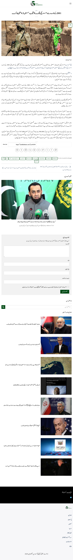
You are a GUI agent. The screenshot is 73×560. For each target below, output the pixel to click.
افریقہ (23, 158)
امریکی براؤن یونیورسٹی (14, 158)
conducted (49, 158)
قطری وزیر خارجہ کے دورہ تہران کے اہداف (29, 344)
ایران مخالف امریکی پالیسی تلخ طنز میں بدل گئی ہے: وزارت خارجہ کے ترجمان (22, 405)
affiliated (55, 158)
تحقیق (3, 158)
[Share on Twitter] (43, 150)
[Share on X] (47, 150)
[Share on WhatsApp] (56, 150)
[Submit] (3, 307)
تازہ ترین (70, 515)
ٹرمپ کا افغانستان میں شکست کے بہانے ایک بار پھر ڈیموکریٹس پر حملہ (22, 466)
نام (68, 260)
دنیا (36, 10)
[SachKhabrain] (36, 3)
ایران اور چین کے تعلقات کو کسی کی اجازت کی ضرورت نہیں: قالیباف (23, 324)
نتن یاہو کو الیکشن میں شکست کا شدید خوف (30, 426)
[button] (70, 3)
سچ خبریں (68, 65)
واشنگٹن (69, 73)
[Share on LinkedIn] (26, 150)
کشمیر (70, 524)
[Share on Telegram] (17, 150)
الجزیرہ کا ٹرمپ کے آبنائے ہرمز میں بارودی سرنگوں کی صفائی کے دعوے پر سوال (22, 365)
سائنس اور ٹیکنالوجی (67, 537)
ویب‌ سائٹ (65, 278)
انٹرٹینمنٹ (69, 542)
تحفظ (7, 158)
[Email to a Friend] (39, 150)
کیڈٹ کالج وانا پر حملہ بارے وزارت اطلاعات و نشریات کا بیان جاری (36, 222)
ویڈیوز (70, 546)
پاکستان (70, 520)
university (35, 158)
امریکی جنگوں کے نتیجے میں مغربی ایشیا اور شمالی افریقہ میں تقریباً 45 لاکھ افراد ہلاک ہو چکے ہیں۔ (39, 68)
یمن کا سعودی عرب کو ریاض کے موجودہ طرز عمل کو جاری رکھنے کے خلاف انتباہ (22, 446)
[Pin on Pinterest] (34, 150)
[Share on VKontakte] (30, 150)
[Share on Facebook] (51, 150)
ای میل (67, 269)
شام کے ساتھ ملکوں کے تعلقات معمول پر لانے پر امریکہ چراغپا (20, 168)
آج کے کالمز (69, 533)
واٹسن (36, 161)
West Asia (29, 158)
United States (42, 158)
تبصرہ (67, 244)
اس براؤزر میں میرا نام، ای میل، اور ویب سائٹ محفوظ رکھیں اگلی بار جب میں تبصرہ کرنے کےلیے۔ (44, 287)
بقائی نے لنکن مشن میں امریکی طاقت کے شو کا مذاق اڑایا (26, 385)
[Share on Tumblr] (21, 150)
